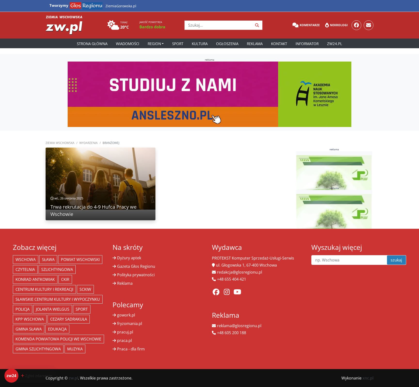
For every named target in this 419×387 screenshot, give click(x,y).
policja (23, 309)
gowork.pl (126, 315)
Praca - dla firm (131, 349)
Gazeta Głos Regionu (136, 266)
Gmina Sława (29, 329)
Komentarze (310, 25)
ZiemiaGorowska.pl (120, 6)
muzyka (75, 349)
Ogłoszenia (227, 43)
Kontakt (279, 43)
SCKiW (85, 289)
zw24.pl (334, 43)
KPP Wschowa (30, 319)
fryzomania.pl (129, 323)
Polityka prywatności (136, 274)
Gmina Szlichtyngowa (38, 349)
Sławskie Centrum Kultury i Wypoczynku (58, 299)
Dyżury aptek (129, 258)
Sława (48, 259)
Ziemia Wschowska (60, 143)
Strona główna (92, 43)
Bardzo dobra (152, 27)
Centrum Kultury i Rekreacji (44, 289)
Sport (177, 43)
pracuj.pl (125, 332)
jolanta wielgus (52, 309)
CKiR (65, 279)
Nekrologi (339, 25)
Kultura (200, 43)
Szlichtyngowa (57, 269)
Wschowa (26, 259)
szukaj (396, 260)
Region (154, 43)
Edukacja (57, 329)
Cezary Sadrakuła (68, 319)
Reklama (255, 43)
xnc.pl (368, 378)
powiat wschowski (80, 259)
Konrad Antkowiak (35, 279)
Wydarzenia (88, 143)
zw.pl (73, 378)
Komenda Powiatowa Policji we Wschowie (58, 339)
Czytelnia (25, 269)
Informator (307, 43)
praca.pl (124, 340)
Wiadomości (127, 43)
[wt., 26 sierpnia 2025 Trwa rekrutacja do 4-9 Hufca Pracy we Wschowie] (100, 178)
